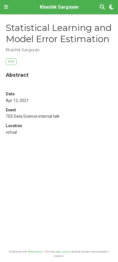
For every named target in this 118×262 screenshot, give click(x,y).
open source (63, 251)
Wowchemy (35, 251)
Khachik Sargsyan (59, 7)
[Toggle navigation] (6, 7)
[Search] (102, 7)
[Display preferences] (111, 7)
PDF (11, 62)
